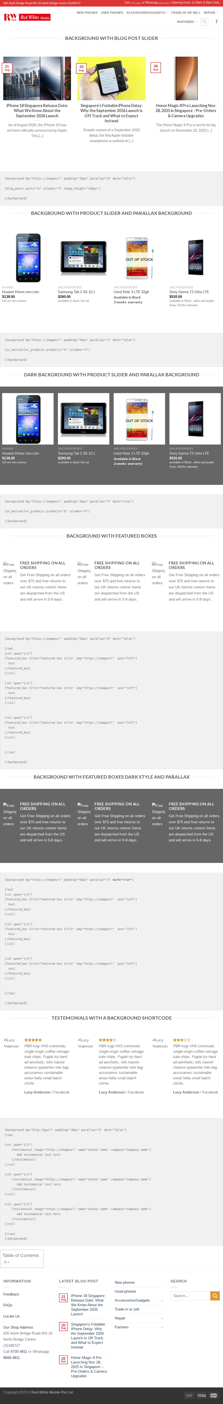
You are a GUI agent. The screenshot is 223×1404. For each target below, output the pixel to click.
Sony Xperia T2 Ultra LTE (189, 292)
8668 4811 (164, 3)
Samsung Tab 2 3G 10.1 (76, 292)
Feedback (11, 1294)
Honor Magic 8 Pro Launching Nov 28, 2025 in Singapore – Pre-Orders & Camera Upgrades (89, 1366)
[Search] (204, 22)
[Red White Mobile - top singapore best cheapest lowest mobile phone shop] (27, 17)
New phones (87, 12)
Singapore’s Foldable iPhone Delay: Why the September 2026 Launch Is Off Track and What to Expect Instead (88, 1335)
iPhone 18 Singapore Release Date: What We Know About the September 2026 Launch (88, 1305)
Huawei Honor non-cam (20, 292)
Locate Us (11, 1316)
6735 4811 (135, 3)
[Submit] (215, 1296)
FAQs (7, 1305)
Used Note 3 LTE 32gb (131, 292)
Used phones (112, 12)
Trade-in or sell (186, 12)
